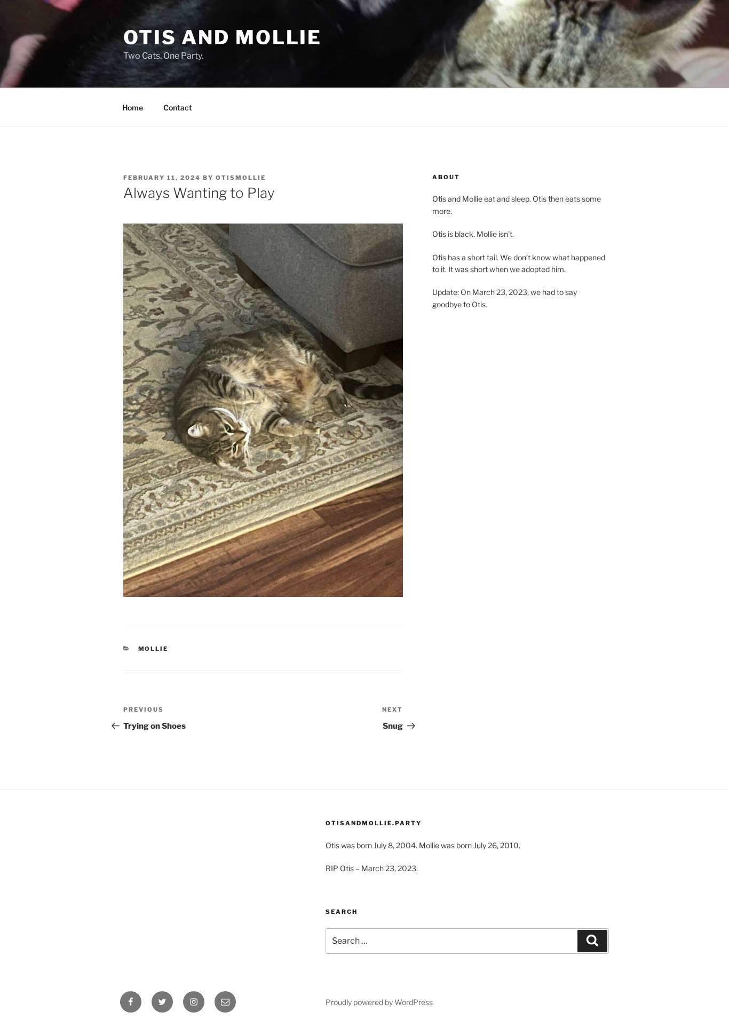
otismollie (241, 177)
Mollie (153, 648)
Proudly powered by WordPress (379, 1002)
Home (132, 107)
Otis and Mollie (222, 37)
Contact (177, 107)
